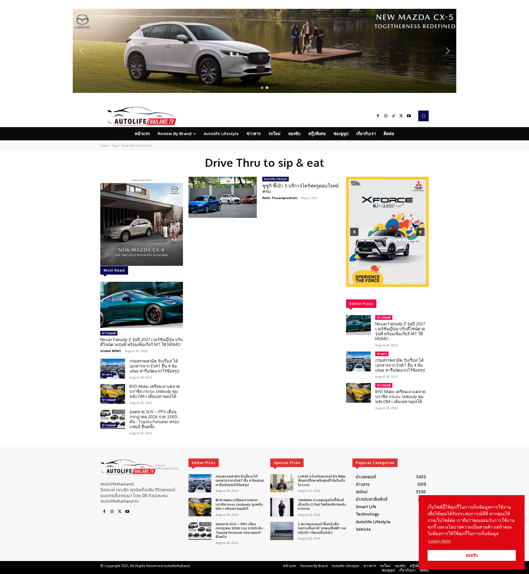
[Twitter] (401, 116)
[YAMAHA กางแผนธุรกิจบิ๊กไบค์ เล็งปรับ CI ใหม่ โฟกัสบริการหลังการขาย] (281, 507)
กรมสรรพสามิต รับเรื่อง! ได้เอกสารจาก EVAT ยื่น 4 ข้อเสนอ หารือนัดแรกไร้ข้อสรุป (154, 366)
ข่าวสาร (107, 374)
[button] (264, 51)
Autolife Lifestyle (275, 179)
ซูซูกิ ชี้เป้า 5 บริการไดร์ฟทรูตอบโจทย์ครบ (300, 188)
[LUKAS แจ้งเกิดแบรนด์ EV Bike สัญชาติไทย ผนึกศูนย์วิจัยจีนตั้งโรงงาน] (281, 483)
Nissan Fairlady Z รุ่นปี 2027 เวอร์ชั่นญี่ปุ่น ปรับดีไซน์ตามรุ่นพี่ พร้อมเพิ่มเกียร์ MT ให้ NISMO (141, 342)
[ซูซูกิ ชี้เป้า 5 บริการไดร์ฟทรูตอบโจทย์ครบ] (222, 197)
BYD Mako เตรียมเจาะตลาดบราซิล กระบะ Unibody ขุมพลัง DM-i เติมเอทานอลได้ (154, 391)
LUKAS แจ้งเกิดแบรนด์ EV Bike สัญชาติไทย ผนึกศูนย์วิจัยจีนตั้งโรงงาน (322, 480)
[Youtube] (409, 116)
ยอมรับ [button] (472, 555)
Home (104, 145)
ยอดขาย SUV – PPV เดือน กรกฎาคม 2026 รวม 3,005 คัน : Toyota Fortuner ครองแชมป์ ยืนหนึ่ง (154, 419)
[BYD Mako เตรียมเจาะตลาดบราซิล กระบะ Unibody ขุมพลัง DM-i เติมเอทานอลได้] (112, 394)
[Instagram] (386, 116)
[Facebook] (378, 116)
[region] (264, 51)
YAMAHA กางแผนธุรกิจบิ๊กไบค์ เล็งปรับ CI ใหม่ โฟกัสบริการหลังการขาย (322, 504)
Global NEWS (110, 351)
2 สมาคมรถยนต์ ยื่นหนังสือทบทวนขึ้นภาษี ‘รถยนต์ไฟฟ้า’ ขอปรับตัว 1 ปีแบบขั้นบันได (322, 528)
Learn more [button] (439, 541)
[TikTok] (393, 116)
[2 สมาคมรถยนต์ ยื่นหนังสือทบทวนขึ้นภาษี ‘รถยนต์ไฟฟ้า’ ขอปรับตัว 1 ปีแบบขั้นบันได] (281, 531)
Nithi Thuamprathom (279, 198)
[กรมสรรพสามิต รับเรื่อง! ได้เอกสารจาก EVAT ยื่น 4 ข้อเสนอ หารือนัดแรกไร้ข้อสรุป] (112, 369)
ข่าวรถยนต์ (109, 333)
